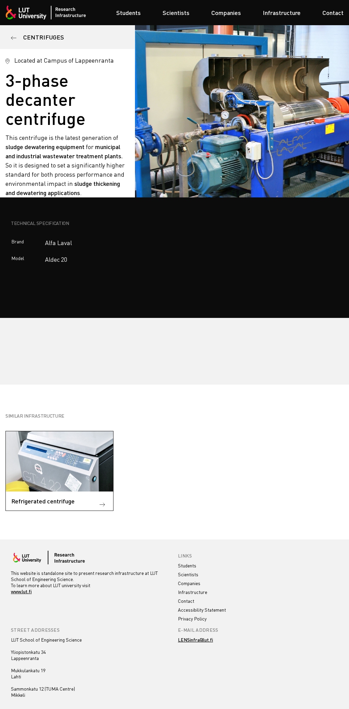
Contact (333, 12)
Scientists (176, 12)
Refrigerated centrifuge (43, 501)
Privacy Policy (192, 619)
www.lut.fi (21, 591)
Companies (226, 12)
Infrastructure (282, 12)
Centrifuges (43, 37)
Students (128, 12)
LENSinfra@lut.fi (195, 640)
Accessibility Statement (202, 610)
